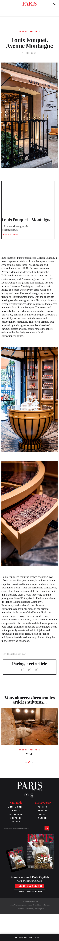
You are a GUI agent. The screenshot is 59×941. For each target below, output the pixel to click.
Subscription (39, 909)
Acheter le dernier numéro (30, 892)
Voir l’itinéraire (10, 234)
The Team (46, 905)
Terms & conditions (35, 905)
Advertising (29, 909)
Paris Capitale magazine (18, 905)
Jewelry (43, 811)
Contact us (20, 909)
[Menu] (4, 4)
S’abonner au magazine (29, 886)
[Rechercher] (55, 4)
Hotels (16, 811)
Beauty (43, 814)
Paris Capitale (29, 901)
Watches (43, 818)
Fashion (43, 807)
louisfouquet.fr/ (10, 229)
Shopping (16, 818)
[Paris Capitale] (29, 4)
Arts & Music (16, 807)
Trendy (16, 822)
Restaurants (16, 814)
